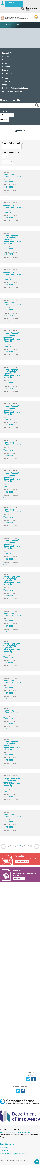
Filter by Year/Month (10, 153)
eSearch (30, 959)
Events (5, 70)
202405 (6, 321)
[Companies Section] (20, 1104)
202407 (6, 223)
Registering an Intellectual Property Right (7, 973)
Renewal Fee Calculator (12, 91)
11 (31, 846)
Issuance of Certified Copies (19, 1029)
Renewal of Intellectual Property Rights (19, 1007)
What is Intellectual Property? (6, 1013)
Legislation (7, 60)
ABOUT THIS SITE (30, 1064)
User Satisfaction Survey (20, 926)
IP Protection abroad (6, 1054)
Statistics (6, 67)
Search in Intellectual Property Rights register (6, 1040)
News (4, 63)
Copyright (18, 985)
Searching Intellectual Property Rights (6, 964)
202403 (6, 528)
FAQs (4, 85)
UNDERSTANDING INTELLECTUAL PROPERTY (9, 1005)
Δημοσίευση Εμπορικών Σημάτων (12, 175)
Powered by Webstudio (23, 1160)
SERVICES (18, 991)
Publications (7, 73)
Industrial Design (18, 981)
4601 (5, 802)
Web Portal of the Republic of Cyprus (13, 1154)
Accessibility (4, 1147)
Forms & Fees (8, 53)
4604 (5, 601)
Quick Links (31, 997)
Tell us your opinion (20, 941)
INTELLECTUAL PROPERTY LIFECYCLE (8, 955)
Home (2, 25)
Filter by (3, 111)
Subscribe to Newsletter (20, 911)
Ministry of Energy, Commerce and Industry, (15, 1132)
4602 (5, 765)
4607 (5, 430)
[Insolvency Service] (20, 1121)
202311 (6, 832)
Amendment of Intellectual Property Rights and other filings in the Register (19, 1019)
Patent (17, 975)
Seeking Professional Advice (7, 1048)
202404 (6, 461)
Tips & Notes (7, 81)
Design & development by (7, 1160)
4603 (5, 668)
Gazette (5, 56)
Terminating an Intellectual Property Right (7, 992)
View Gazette (18, 878)
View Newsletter (22, 862)
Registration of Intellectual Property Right (19, 998)
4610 (5, 260)
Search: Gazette (10, 100)
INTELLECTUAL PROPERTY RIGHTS (20, 955)
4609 (5, 357)
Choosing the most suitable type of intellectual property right (6, 1029)
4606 (5, 497)
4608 (5, 394)
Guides (5, 78)
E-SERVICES (30, 954)
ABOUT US (30, 1056)
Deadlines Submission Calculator (16, 88)
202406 (6, 290)
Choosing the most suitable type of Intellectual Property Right (19, 967)
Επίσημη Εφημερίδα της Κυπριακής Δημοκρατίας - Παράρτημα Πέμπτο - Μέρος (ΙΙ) (12, 239)
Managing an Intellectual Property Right (6, 983)
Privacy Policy (5, 1150)
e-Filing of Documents (31, 963)
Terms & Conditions (7, 1144)
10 (28, 846)
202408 (6, 192)
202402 (6, 631)
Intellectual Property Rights (6, 1019)
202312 (6, 729)
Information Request (20, 896)
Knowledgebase (11, 25)
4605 (5, 564)
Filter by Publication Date (12, 143)
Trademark (19, 978)
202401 (6, 698)
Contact (30, 1028)
